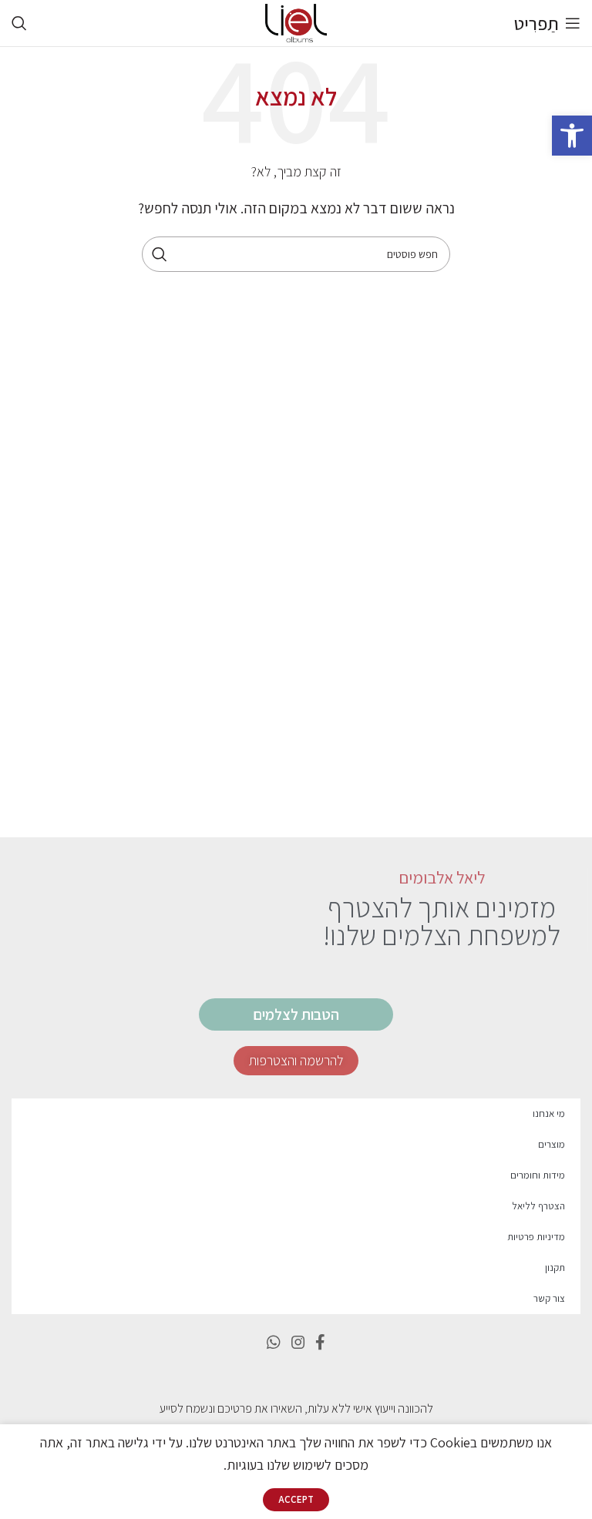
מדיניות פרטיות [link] (536, 1236)
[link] (572, 136)
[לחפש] (159, 254)
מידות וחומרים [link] (537, 1175)
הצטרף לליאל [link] (538, 1205)
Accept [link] (296, 1499)
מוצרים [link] (551, 1144)
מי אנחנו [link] (549, 1113)
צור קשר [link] (549, 1298)
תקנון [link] (555, 1267)
